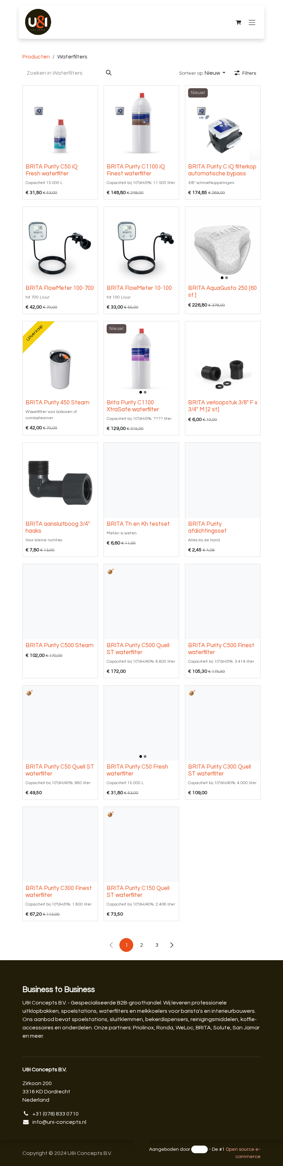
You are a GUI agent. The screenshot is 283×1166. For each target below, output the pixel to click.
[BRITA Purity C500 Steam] (60, 601)
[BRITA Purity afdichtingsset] (222, 480)
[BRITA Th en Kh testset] (141, 480)
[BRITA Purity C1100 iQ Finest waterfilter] (141, 122)
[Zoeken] (108, 73)
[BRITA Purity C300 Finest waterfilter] (60, 844)
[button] (202, 73)
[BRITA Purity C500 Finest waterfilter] (222, 601)
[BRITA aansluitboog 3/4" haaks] (60, 480)
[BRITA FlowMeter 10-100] (141, 244)
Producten (36, 56)
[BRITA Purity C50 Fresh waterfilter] (141, 723)
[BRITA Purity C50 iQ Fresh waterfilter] (60, 122)
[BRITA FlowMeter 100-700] (60, 244)
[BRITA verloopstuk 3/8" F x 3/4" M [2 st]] (222, 358)
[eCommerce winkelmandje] (238, 22)
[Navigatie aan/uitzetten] (252, 22)
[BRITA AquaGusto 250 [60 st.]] (222, 244)
